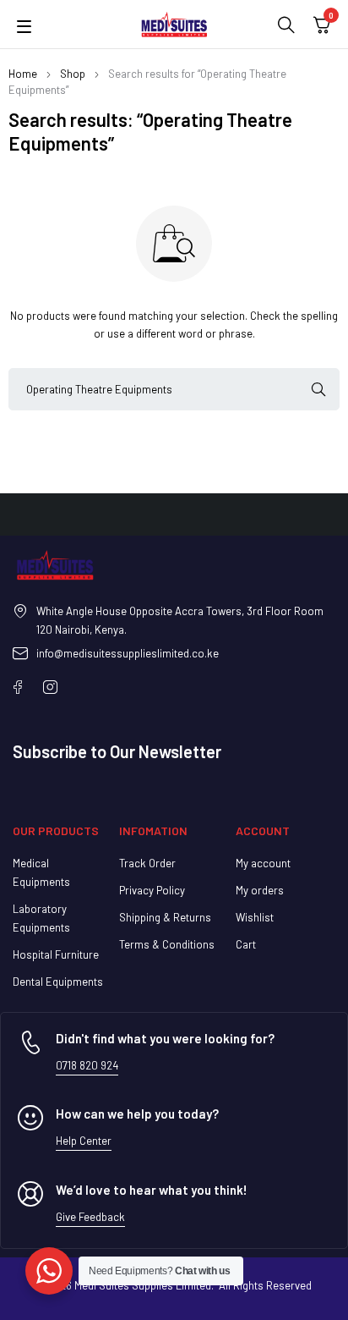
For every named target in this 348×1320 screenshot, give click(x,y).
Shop (72, 73)
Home (22, 73)
